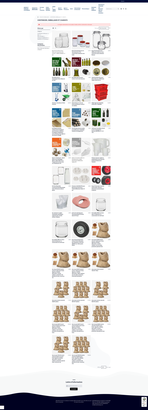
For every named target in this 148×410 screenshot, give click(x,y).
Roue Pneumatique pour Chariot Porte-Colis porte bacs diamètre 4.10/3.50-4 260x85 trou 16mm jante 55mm (78, 242)
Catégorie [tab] (39, 31)
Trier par (96, 28)
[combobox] (113, 9)
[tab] (43, 28)
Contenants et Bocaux (43, 33)
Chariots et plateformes (43, 37)
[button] (123, 1)
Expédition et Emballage (43, 39)
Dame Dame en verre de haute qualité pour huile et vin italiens (78, 104)
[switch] (144, 405)
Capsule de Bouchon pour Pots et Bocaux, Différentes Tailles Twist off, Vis (98, 79)
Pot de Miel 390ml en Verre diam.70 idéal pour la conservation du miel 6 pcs (98, 214)
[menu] (64, 9)
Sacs (39, 35)
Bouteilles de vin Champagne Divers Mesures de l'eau (58, 79)
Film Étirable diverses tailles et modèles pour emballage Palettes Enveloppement (78, 130)
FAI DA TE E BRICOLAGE (44, 17)
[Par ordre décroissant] (110, 28)
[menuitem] (27, 8)
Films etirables (41, 36)
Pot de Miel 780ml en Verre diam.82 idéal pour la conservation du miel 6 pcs (58, 241)
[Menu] (146, 397)
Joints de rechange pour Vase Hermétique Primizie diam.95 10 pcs (78, 214)
